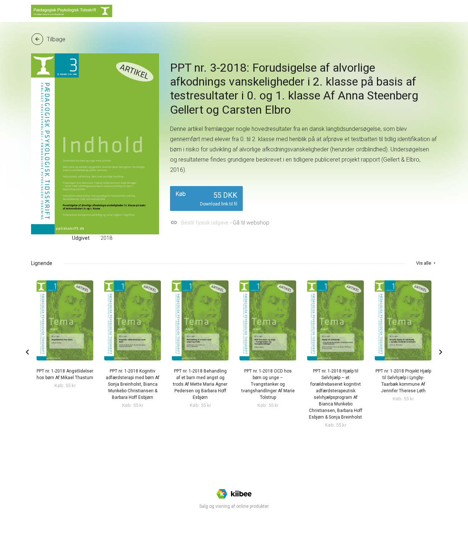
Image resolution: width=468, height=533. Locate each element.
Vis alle (426, 263)
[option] (65, 335)
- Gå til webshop (219, 222)
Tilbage (49, 39)
